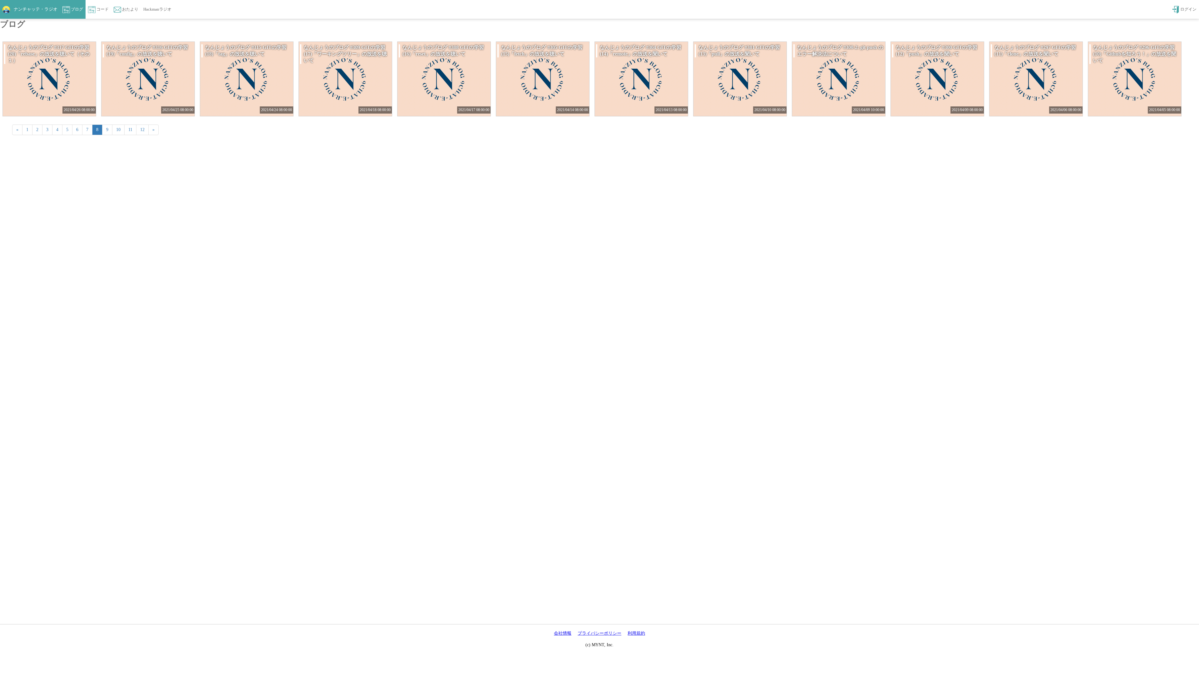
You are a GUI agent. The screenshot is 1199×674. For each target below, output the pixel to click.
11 (130, 129)
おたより (129, 9)
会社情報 (562, 633)
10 (118, 129)
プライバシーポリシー (599, 633)
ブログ (76, 9)
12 (142, 129)
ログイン (1188, 9)
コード (102, 9)
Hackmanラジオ (157, 9)
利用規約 (636, 633)
